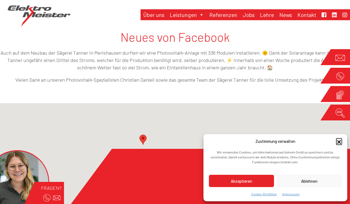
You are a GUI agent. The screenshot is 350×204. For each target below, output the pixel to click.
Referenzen (223, 14)
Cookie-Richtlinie (264, 194)
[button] (339, 141)
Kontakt (307, 14)
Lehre (267, 14)
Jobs (249, 14)
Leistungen (183, 14)
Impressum (291, 194)
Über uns (153, 14)
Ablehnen (309, 181)
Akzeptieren (241, 181)
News (285, 14)
